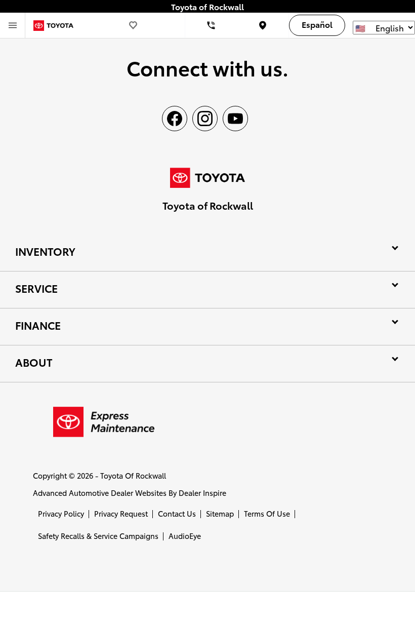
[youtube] (235, 118)
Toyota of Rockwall (133, 475)
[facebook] (174, 118)
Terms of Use (267, 513)
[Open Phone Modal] (211, 25)
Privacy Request (121, 513)
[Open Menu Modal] (12, 25)
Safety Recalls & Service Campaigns (98, 535)
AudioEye (185, 535)
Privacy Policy (61, 513)
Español (317, 24)
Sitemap (220, 513)
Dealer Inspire (202, 492)
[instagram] (205, 118)
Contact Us (177, 513)
